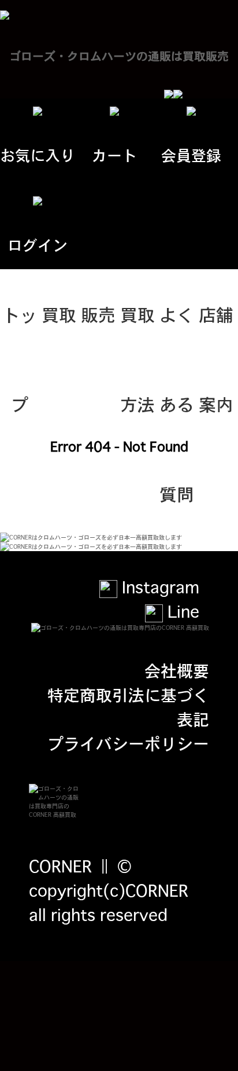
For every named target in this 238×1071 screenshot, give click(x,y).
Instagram (158, 586)
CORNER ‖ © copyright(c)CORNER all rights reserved (108, 889)
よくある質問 (176, 330)
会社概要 (176, 670)
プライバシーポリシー (128, 743)
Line (181, 611)
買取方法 (137, 330)
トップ (19, 330)
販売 (98, 314)
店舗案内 (216, 330)
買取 (59, 314)
